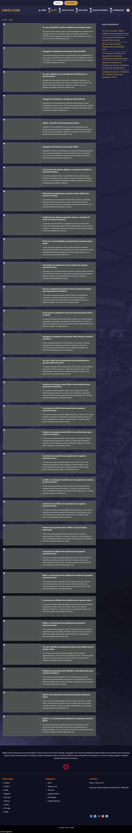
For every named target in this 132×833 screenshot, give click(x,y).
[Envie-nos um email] (99, 816)
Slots (54, 10)
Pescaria (83, 10)
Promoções (118, 10)
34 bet (6, 804)
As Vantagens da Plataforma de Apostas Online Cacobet (113, 39)
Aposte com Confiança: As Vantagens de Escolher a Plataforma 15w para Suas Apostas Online (115, 65)
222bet (6, 783)
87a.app (7, 808)
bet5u (6, 790)
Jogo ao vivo (68, 10)
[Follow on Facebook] (91, 816)
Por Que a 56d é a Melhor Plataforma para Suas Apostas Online (113, 46)
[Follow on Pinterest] (102, 816)
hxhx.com (11, 10)
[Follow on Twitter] (95, 816)
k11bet (6, 786)
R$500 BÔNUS (70, 3)
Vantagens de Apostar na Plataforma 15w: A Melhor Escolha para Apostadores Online (115, 74)
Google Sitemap (54, 801)
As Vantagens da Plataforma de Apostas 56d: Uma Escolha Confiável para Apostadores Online (115, 55)
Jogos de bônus (100, 10)
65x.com (7, 797)
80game (7, 794)
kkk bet (6, 801)
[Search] (128, 10)
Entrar (58, 3)
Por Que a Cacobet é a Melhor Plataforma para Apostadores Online (115, 32)
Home (43, 10)
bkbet (6, 812)
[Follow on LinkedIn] (106, 816)
